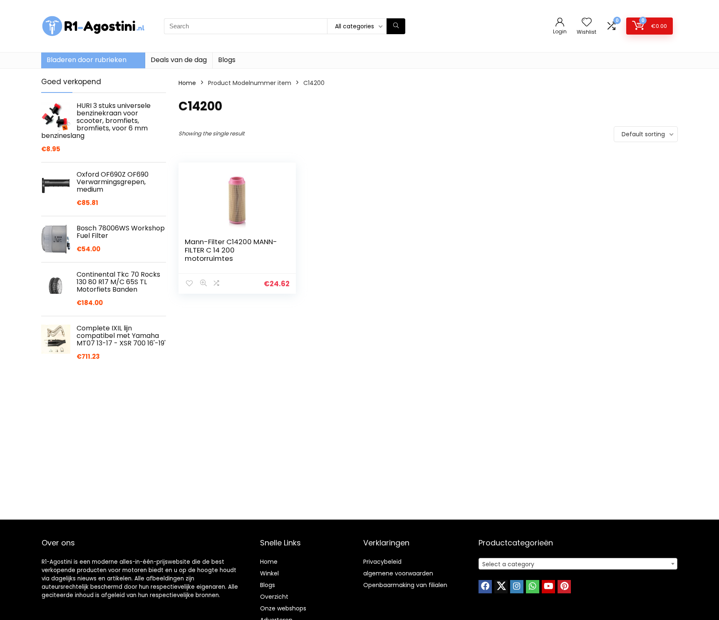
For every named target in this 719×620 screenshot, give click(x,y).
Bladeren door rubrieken (86, 60)
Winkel (269, 573)
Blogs (227, 60)
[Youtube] (548, 586)
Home (187, 83)
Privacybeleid (382, 562)
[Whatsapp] (532, 586)
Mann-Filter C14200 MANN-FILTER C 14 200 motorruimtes (231, 250)
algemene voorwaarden (398, 573)
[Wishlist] (587, 23)
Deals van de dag (179, 60)
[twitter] (501, 586)
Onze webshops (283, 608)
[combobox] (578, 564)
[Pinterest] (564, 586)
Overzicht (274, 596)
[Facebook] (485, 586)
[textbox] (578, 564)
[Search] (396, 26)
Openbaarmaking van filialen (405, 585)
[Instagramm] (516, 586)
